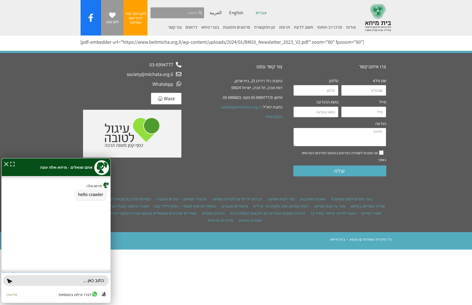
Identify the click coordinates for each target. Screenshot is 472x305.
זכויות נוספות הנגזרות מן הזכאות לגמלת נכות (267, 213)
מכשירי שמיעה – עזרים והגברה (181, 199)
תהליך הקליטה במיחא (368, 206)
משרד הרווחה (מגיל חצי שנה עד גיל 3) (118, 206)
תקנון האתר (273, 116)
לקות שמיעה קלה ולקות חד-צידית (280, 206)
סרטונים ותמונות (236, 27)
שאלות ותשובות (313, 199)
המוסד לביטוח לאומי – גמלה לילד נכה (185, 206)
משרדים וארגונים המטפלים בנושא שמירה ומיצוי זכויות (152, 213)
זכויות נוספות (213, 213)
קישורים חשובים (235, 206)
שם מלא (379, 81)
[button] (6, 163)
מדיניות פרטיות (220, 220)
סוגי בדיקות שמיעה (329, 206)
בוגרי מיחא (210, 27)
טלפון (333, 81)
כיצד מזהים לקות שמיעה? (352, 199)
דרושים (191, 27)
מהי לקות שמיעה (280, 199)
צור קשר (175, 27)
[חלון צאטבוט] (56, 230)
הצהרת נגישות (250, 220)
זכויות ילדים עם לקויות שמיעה (237, 199)
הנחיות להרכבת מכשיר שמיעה (126, 199)
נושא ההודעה (327, 102)
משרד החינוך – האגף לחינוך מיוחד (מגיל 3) (346, 213)
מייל (382, 102)
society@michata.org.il (241, 106)
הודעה (380, 123)
